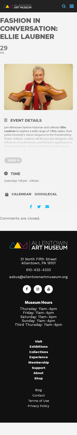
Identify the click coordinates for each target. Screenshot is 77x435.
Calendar (21, 194)
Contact (38, 395)
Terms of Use (38, 401)
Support (38, 368)
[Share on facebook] (30, 206)
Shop (38, 378)
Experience (38, 357)
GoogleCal (45, 194)
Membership (38, 362)
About (38, 373)
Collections (38, 352)
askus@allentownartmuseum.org (38, 277)
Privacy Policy (38, 406)
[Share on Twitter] (39, 206)
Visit (38, 341)
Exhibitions (39, 346)
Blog (38, 390)
